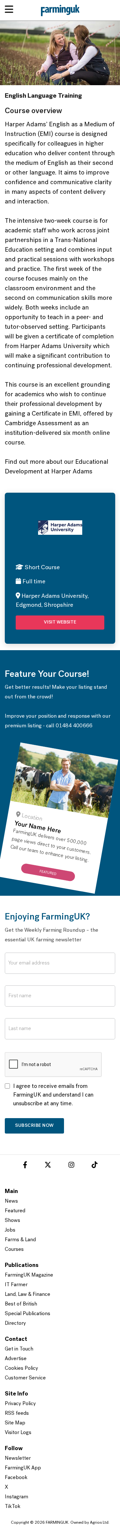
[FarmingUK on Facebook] (25, 1166)
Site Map (15, 1423)
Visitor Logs (18, 1432)
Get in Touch (19, 1349)
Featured (15, 1211)
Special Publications (27, 1313)
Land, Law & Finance (27, 1294)
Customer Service (25, 1378)
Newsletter (18, 1458)
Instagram (16, 1497)
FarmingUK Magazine (29, 1275)
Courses (14, 1249)
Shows (12, 1220)
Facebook (16, 1477)
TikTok (12, 1506)
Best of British (21, 1304)
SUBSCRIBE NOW (34, 1125)
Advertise (16, 1358)
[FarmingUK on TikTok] (94, 1166)
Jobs (10, 1230)
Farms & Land (20, 1239)
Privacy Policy (20, 1403)
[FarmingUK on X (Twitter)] (47, 1166)
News (11, 1201)
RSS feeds (17, 1413)
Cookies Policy (21, 1368)
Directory (15, 1323)
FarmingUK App (23, 1468)
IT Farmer (16, 1284)
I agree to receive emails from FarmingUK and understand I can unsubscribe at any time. (53, 1095)
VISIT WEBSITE (60, 622)
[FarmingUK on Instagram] (71, 1166)
